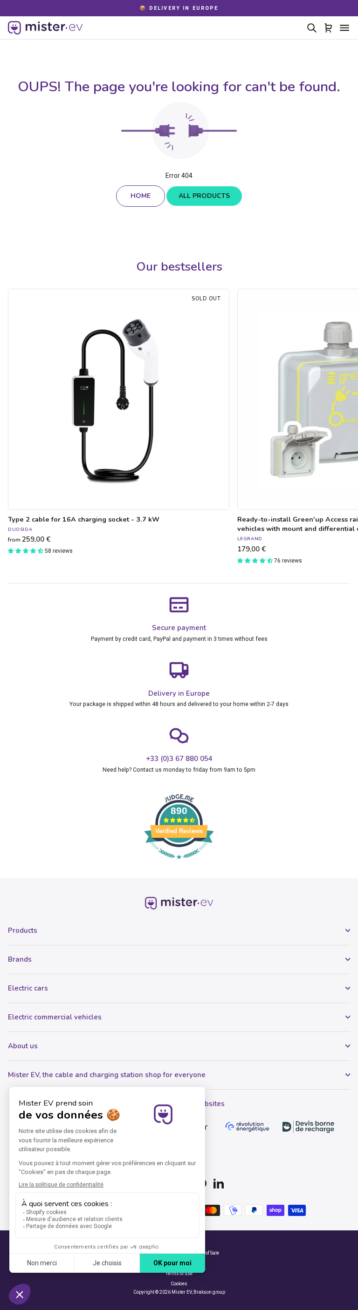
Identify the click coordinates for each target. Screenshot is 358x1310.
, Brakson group (208, 1292)
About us (23, 1046)
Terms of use (179, 1273)
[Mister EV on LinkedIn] (218, 1183)
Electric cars (28, 988)
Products (22, 930)
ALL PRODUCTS (204, 195)
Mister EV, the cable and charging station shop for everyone (107, 1074)
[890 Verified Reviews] (179, 864)
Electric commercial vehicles (55, 1017)
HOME (141, 195)
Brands (20, 959)
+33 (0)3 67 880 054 (179, 758)
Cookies (179, 1283)
